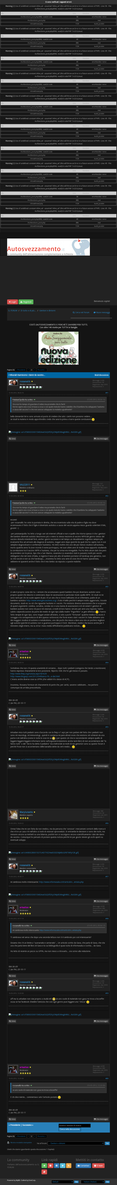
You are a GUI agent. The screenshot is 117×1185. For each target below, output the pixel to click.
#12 (107, 496)
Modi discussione (101, 375)
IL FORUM (12, 310)
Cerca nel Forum (82, 312)
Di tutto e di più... (28, 310)
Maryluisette (26, 812)
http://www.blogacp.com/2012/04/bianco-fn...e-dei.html (35, 676)
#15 (107, 727)
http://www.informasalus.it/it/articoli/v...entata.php (61, 882)
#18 (107, 919)
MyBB (18, 1180)
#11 (107, 393)
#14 (107, 663)
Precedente (15, 1125)
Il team (99, 1165)
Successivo (27, 1125)
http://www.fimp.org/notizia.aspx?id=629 (28, 674)
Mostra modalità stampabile (21, 1143)
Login (13, 302)
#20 (107, 1078)
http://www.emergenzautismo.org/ (41, 600)
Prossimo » (42, 370)
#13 (107, 587)
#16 (107, 823)
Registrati (27, 302)
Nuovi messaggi (103, 312)
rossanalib (25, 381)
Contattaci (84, 1165)
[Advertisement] (58, 278)
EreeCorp (32, 1180)
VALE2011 (25, 484)
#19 (107, 993)
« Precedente (21, 370)
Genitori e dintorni (47, 310)
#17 (107, 877)
